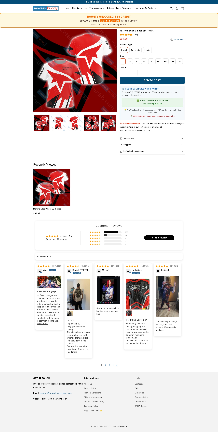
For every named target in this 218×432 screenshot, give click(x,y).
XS (181, 62)
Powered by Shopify (119, 426)
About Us (88, 384)
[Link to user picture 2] (70, 313)
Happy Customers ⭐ (93, 410)
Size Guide (178, 40)
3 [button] (109, 365)
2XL (151, 61)
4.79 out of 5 (66, 236)
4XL (165, 61)
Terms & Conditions (92, 393)
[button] (79, 8)
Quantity (124, 67)
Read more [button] (42, 323)
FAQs (137, 388)
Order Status (140, 402)
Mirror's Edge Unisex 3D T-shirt (47, 209)
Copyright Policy (91, 406)
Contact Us (139, 384)
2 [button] (105, 365)
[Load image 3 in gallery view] (75, 123)
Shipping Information (93, 397)
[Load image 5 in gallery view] (108, 123)
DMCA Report (141, 406)
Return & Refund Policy (94, 402)
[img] (43, 266)
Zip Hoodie (135, 50)
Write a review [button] (159, 238)
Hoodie (147, 50)
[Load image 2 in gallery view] (58, 123)
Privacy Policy (90, 388)
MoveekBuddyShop (104, 426)
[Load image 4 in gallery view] (91, 123)
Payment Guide (141, 397)
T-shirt (124, 50)
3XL (158, 61)
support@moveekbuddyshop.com (56, 393)
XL (144, 61)
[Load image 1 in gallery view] (41, 123)
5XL (172, 61)
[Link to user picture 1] (49, 282)
